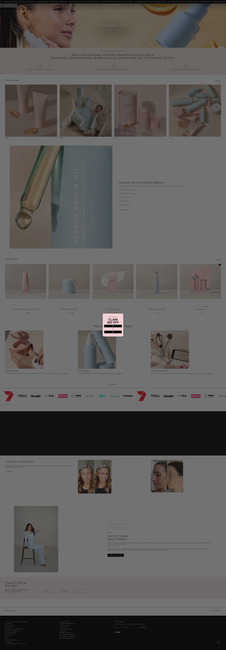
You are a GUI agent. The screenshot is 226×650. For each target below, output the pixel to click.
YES (113, 326)
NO (113, 331)
